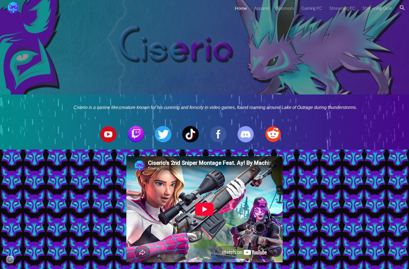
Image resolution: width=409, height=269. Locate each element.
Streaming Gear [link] (377, 8)
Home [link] (241, 8)
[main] (218, 107)
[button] (402, 7)
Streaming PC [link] (342, 8)
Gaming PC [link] (311, 8)
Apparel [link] (261, 8)
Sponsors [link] (285, 8)
